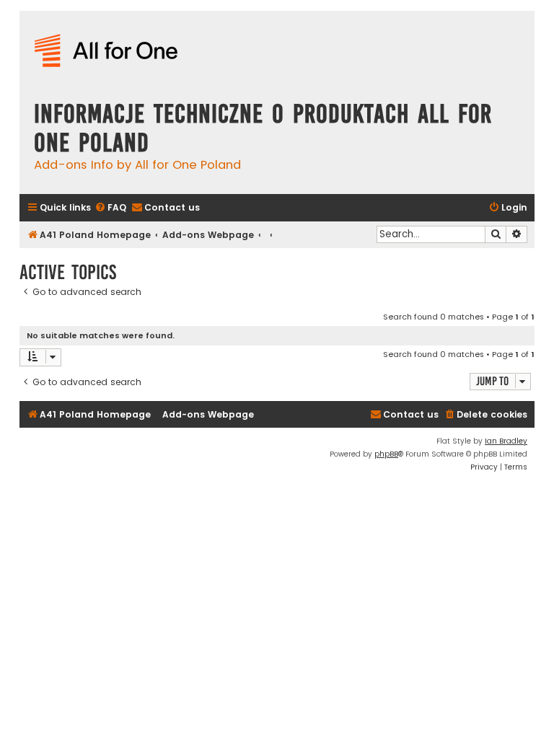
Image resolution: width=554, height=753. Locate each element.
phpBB (386, 454)
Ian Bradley (506, 441)
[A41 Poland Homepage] (106, 51)
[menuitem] (110, 208)
